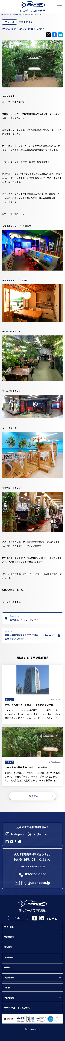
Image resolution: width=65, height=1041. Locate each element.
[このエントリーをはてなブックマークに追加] (60, 34)
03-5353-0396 (35, 874)
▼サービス (9, 927)
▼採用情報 (9, 997)
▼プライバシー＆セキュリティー (18, 1007)
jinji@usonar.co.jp (35, 882)
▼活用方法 (9, 937)
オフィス (9, 21)
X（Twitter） (42, 834)
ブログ (7, 987)
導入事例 (8, 947)
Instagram (17, 834)
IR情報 (7, 967)
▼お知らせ (9, 957)
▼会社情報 (9, 977)
